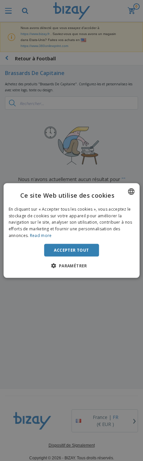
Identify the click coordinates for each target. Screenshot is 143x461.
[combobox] (131, 191)
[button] (71, 266)
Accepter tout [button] (71, 250)
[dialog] (72, 230)
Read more (41, 235)
